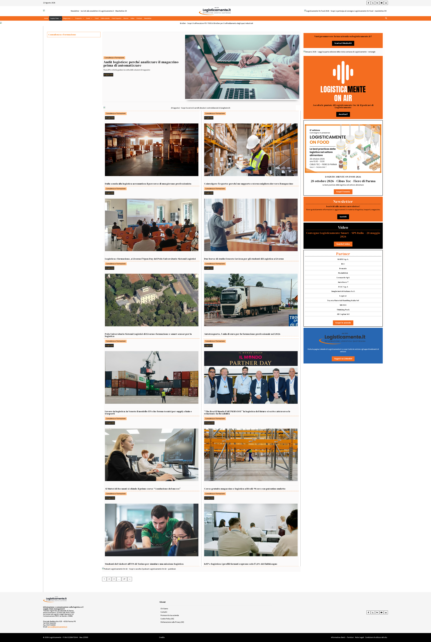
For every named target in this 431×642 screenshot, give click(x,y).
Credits (162, 637)
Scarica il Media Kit (343, 43)
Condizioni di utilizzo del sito (376, 637)
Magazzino (66, 18)
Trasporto (78, 18)
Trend (97, 18)
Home (46, 18)
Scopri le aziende (343, 323)
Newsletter (147, 18)
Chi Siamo (164, 608)
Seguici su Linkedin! (343, 358)
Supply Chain (54, 18)
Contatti (164, 612)
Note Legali (359, 637)
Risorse (126, 18)
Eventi (88, 18)
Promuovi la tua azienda (170, 615)
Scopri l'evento (343, 191)
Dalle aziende (105, 18)
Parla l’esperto (116, 18)
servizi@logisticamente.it (57, 626)
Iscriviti (343, 216)
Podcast (139, 18)
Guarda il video (343, 244)
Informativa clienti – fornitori (342, 637)
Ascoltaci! (343, 114)
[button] (386, 18)
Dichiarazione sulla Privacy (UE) (172, 622)
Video (132, 18)
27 (124, 579)
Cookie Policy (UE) (167, 618)
